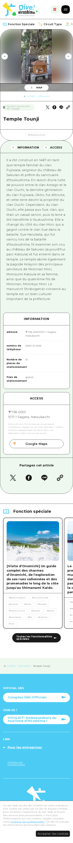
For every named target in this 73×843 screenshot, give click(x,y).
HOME (31, 96)
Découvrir (44, 96)
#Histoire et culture (36, 135)
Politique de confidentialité (28, 821)
